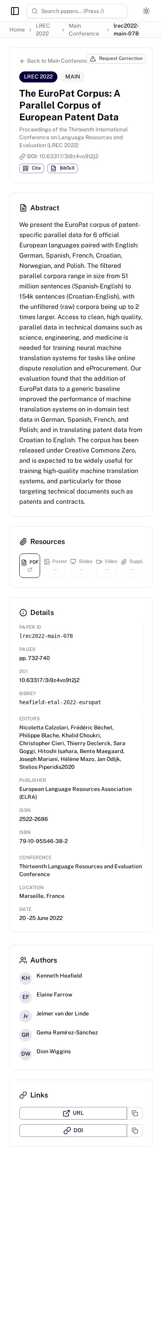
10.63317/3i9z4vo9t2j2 (68, 156)
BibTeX (67, 168)
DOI (78, 1130)
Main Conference (84, 29)
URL (78, 1113)
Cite (36, 168)
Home (17, 29)
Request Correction (121, 58)
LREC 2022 (43, 29)
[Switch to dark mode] (146, 11)
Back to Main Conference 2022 (66, 61)
